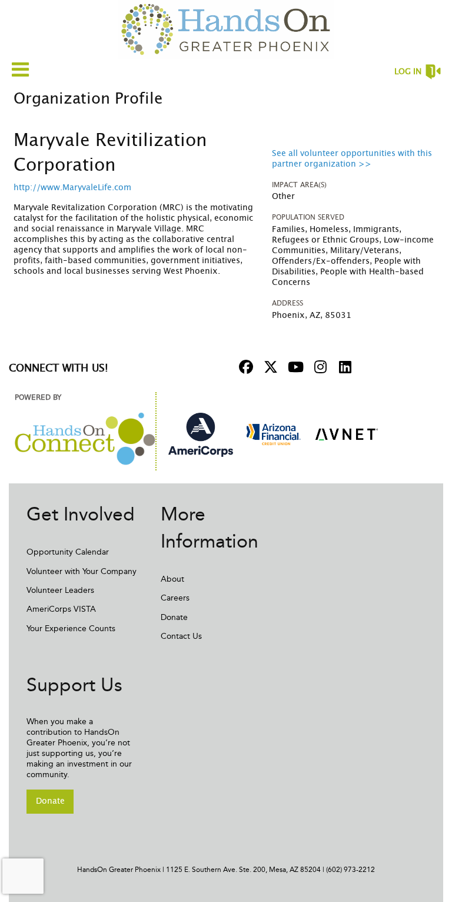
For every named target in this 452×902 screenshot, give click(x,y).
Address (287, 303)
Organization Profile (88, 99)
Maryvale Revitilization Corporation (110, 153)
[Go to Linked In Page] (343, 367)
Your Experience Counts (70, 629)
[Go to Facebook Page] (244, 367)
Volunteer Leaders (60, 590)
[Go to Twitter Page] (269, 367)
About (172, 579)
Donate (174, 617)
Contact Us (181, 636)
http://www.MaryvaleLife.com (72, 188)
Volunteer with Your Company (81, 571)
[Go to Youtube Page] (293, 367)
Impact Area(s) (299, 184)
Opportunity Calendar (67, 552)
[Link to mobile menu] (20, 69)
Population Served (308, 217)
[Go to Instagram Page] (318, 367)
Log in (407, 72)
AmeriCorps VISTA (61, 609)
